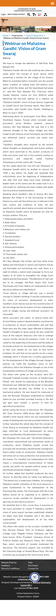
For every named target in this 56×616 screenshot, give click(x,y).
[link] (34, 577)
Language (4, 20)
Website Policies (9, 562)
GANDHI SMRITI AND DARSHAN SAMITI (28, 11)
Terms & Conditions (10, 568)
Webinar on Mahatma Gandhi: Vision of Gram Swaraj (24, 48)
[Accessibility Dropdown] (34, 14)
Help (30, 562)
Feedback (5, 565)
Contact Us (33, 568)
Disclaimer (33, 565)
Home (5, 35)
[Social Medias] (40, 14)
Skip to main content (16, 14)
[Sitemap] (45, 14)
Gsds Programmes (34, 35)
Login (3, 14)
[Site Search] (29, 14)
